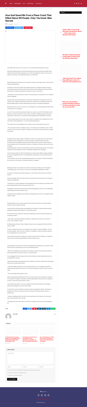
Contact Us (40, 399)
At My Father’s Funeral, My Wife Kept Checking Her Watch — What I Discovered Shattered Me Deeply (72, 32)
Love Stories (38, 3)
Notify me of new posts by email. (15, 375)
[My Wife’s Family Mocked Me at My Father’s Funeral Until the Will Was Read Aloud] (71, 47)
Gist (24, 3)
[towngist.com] (5, 3)
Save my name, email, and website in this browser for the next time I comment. (24, 370)
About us (47, 399)
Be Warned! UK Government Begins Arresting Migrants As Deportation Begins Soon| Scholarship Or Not (12, 339)
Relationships (18, 3)
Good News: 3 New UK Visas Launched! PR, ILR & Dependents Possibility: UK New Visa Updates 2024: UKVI (30, 339)
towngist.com (47, 402)
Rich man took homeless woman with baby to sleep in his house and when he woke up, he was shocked (71, 104)
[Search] (81, 3)
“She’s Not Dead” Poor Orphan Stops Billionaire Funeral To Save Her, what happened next (72, 80)
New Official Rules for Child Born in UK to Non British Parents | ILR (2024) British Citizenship (47, 339)
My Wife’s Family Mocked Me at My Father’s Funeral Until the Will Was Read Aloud (71, 56)
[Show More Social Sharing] (34, 27)
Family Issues (30, 3)
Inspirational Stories (64, 52)
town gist (11, 24)
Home (11, 3)
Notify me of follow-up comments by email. (17, 372)
